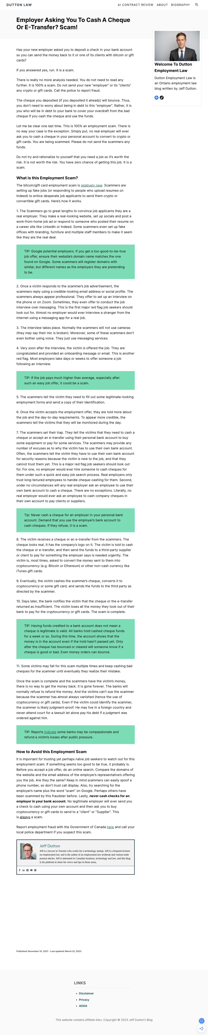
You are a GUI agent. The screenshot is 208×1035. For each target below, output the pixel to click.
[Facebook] (20, 870)
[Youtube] (31, 870)
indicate (50, 732)
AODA (83, 1006)
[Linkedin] (23, 870)
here (110, 827)
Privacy (84, 999)
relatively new (91, 185)
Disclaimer (86, 993)
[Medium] (27, 870)
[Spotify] (35, 870)
